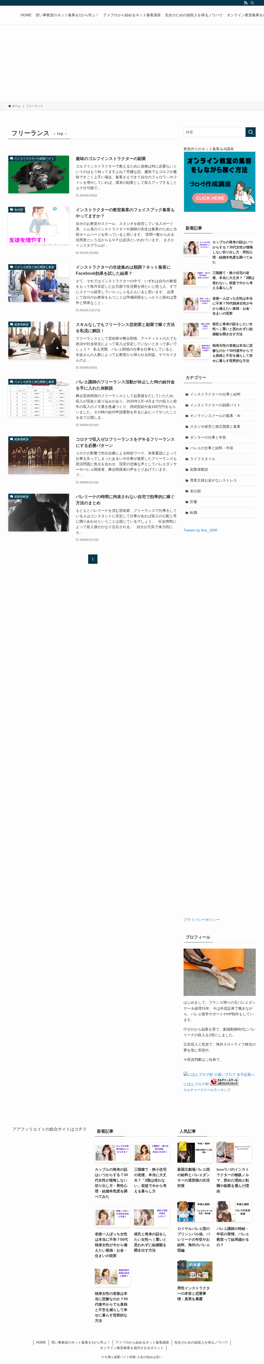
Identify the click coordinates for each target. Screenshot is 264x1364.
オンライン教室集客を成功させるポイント (132, 1348)
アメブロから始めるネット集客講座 (142, 1342)
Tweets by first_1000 (200, 530)
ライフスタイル (202, 459)
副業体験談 (199, 469)
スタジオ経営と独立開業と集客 (215, 426)
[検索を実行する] (250, 132)
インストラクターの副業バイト (215, 405)
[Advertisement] (132, 63)
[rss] (245, 3)
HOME (41, 1342)
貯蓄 (193, 502)
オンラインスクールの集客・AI (215, 416)
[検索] (252, 3)
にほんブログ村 (196, 1084)
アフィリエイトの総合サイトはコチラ (51, 1129)
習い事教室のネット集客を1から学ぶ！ (80, 1342)
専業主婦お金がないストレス (213, 480)
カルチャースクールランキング (207, 1090)
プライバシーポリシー (202, 920)
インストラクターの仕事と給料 (215, 394)
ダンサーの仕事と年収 (208, 437)
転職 (193, 512)
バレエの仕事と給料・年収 (211, 448)
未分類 (195, 491)
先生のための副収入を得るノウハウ (201, 1342)
